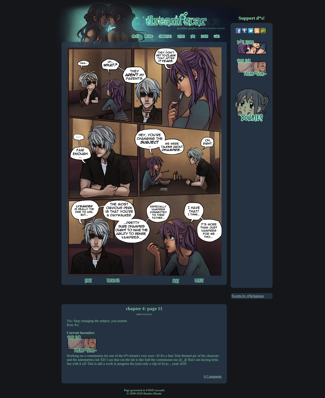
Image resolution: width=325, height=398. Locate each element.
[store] (255, 48)
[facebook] (238, 32)
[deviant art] (263, 32)
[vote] (255, 67)
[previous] (113, 280)
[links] (216, 36)
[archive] (149, 36)
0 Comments (213, 376)
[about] (135, 36)
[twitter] (250, 32)
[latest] (199, 281)
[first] (88, 281)
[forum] (204, 36)
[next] (175, 281)
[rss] (257, 32)
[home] (178, 18)
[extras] (181, 36)
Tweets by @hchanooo (247, 296)
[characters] (166, 36)
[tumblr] (244, 32)
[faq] (193, 36)
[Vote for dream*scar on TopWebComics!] (82, 352)
